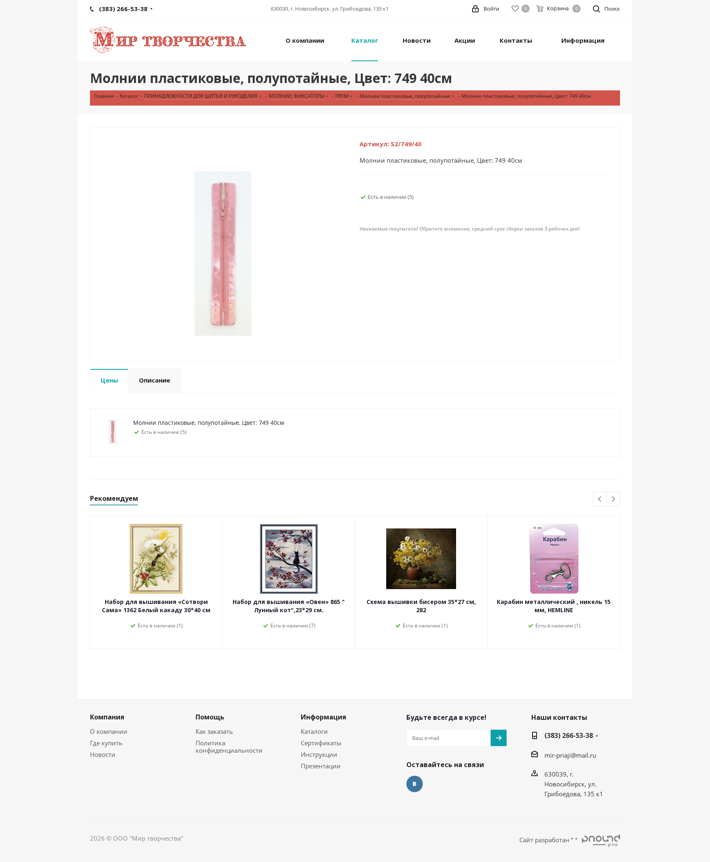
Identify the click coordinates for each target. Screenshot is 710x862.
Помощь (210, 716)
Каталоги (314, 731)
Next (613, 499)
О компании (108, 731)
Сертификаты (321, 743)
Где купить (106, 743)
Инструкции (319, 754)
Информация (323, 716)
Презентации (321, 766)
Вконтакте (414, 784)
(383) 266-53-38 (568, 735)
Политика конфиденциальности (229, 746)
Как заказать (214, 731)
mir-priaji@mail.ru (570, 755)
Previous (600, 499)
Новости (102, 754)
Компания (107, 716)
